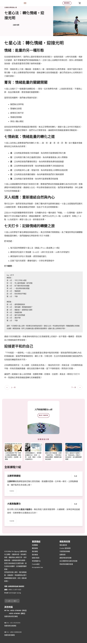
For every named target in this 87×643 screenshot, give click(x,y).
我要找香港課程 (9, 635)
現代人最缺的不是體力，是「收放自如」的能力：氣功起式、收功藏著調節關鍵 (73, 456)
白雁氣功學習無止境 (10, 7)
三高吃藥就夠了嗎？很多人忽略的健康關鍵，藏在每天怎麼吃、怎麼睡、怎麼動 (13, 456)
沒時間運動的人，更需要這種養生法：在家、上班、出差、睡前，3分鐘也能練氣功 (33, 456)
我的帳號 (35, 555)
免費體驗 (35, 545)
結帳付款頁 (35, 558)
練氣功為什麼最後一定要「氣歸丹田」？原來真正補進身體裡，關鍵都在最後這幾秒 (53, 456)
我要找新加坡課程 (10, 626)
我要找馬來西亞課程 (11, 616)
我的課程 (35, 551)
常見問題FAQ (36, 561)
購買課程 (35, 548)
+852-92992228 (16, 632)
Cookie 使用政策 (65, 548)
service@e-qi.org (15, 593)
